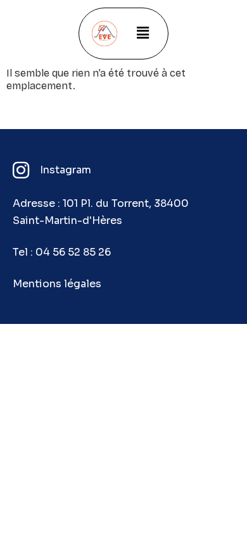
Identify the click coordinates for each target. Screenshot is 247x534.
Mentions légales (57, 283)
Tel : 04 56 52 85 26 (62, 252)
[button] (142, 34)
